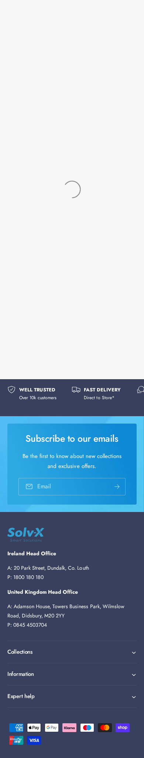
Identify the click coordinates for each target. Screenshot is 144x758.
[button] (72, 652)
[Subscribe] (117, 486)
